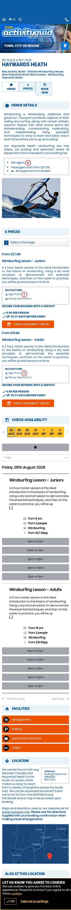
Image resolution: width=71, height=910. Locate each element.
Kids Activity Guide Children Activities (27, 33)
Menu (4, 20)
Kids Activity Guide (13, 71)
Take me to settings (34, 901)
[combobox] (34, 458)
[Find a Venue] (30, 46)
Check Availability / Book (28, 324)
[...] (11, 508)
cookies (16, 893)
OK (10, 901)
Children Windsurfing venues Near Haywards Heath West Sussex (33, 73)
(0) (13, 19)
